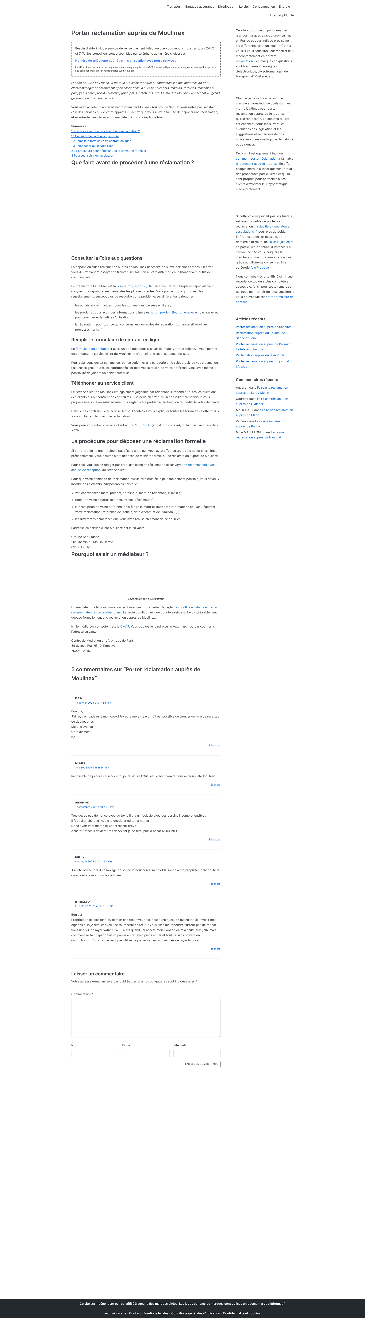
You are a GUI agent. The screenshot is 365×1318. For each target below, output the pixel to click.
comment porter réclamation (256, 158)
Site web (179, 1045)
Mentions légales (156, 1313)
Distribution (226, 6)
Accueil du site (115, 1313)
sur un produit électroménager (172, 312)
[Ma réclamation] (101, 11)
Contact (135, 1313)
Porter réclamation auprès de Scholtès (263, 327)
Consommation (264, 6)
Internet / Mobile (282, 15)
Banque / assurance (199, 6)
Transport (174, 6)
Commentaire (82, 994)
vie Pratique (260, 267)
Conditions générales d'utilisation (195, 1313)
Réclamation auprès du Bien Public (261, 355)
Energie (284, 6)
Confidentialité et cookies (241, 1313)
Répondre (215, 745)
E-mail (126, 1045)
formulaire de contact (91, 349)
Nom (74, 1045)
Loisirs (244, 6)
